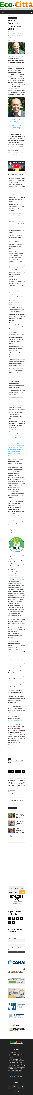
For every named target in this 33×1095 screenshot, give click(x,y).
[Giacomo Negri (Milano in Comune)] (11, 823)
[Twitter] (9, 922)
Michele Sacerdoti (19, 760)
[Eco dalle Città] (16, 5)
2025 (10, 892)
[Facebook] (9, 771)
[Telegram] (23, 771)
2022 (11, 888)
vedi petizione (18, 583)
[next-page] (12, 836)
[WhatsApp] (19, 771)
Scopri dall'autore (13, 810)
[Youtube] (13, 922)
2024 (22, 888)
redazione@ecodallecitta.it (16, 1076)
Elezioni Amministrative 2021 (17, 759)
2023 (16, 888)
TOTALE (22, 892)
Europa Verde (11, 760)
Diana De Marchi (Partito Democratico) (20, 830)
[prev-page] (9, 836)
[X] (12, 771)
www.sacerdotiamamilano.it (15, 720)
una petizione (15, 661)
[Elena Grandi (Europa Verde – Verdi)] (11, 815)
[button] (2, 12)
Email (9, 943)
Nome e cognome (12, 938)
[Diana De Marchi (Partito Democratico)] (11, 830)
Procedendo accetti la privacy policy (15, 948)
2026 (16, 892)
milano (9, 762)
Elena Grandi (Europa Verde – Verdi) (20, 815)
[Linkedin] (16, 771)
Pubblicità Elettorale (13, 39)
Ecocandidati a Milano (12, 15)
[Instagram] (13, 918)
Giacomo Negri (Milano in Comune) (20, 823)
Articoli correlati (12, 808)
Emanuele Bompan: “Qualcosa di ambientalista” (21, 783)
